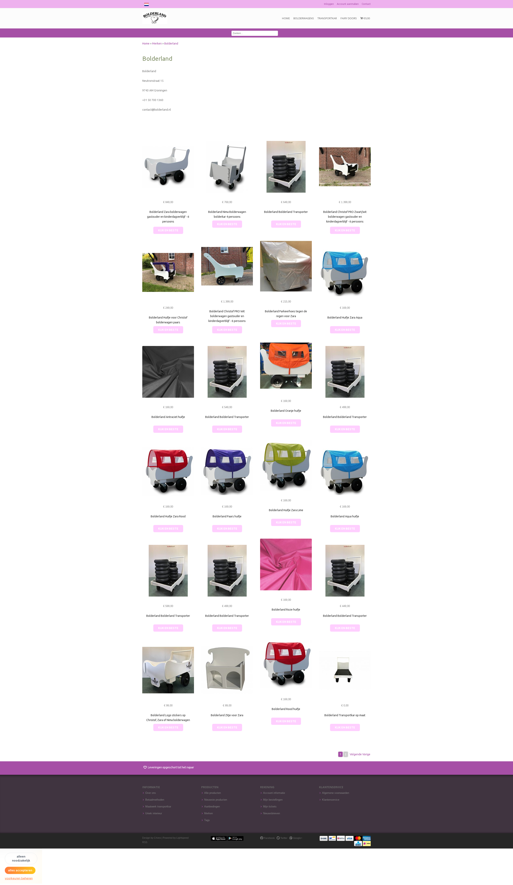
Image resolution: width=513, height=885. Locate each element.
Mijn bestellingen (273, 800)
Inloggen (329, 4)
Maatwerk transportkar (158, 807)
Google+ (297, 838)
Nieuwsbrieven (271, 813)
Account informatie (274, 793)
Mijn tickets (270, 807)
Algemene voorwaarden (335, 793)
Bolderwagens (303, 18)
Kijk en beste (168, 230)
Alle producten (212, 793)
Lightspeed (182, 837)
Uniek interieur (153, 813)
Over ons (150, 793)
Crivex (157, 837)
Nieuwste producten (215, 800)
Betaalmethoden (154, 800)
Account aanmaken (348, 4)
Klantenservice (330, 800)
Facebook (269, 838)
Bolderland (171, 43)
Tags (207, 820)
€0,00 (366, 18)
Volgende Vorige (360, 754)
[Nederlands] (146, 3)
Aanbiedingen (212, 807)
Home (286, 18)
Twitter (283, 838)
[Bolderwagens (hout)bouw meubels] (154, 18)
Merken (157, 43)
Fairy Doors (348, 18)
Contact (366, 4)
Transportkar (327, 18)
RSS (144, 842)
